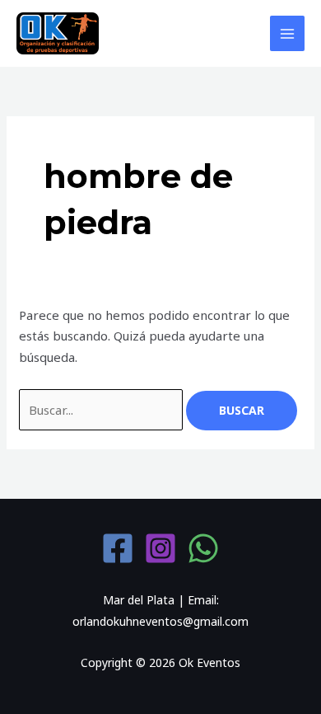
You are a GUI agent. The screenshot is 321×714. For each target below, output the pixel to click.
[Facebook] (117, 548)
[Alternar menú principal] (287, 33)
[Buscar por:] (102, 410)
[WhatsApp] (203, 548)
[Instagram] (160, 548)
